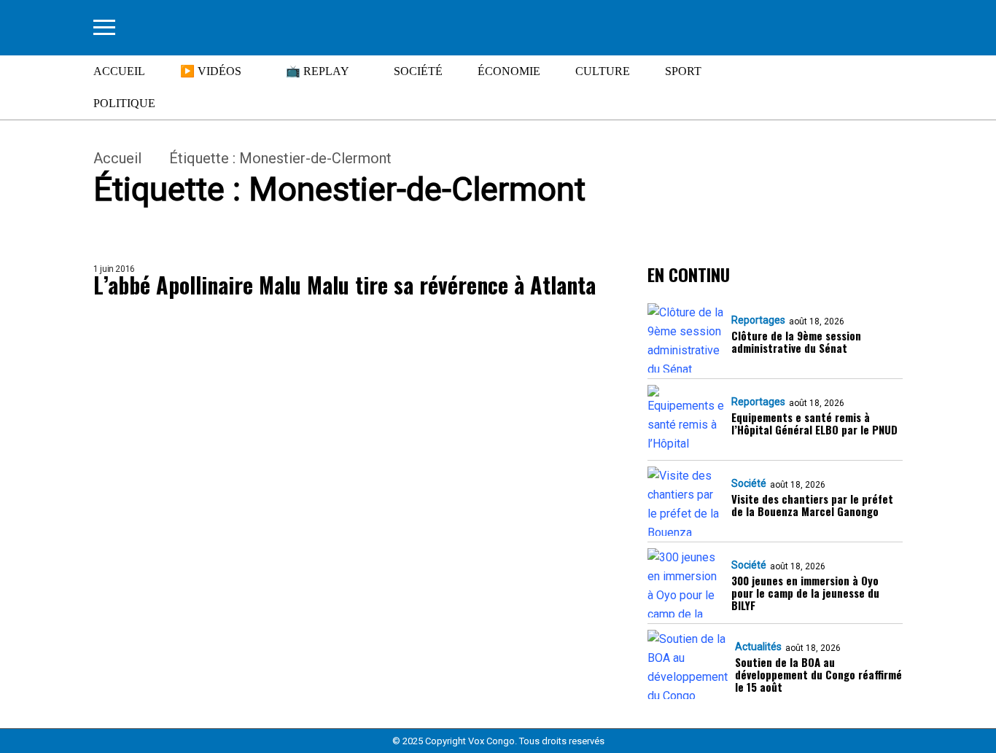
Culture (602, 71)
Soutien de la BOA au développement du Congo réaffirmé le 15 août (818, 675)
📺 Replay (317, 71)
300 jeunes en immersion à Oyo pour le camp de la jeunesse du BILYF (805, 593)
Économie (509, 71)
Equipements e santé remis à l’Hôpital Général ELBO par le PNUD (814, 424)
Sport (683, 71)
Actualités (758, 646)
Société (418, 71)
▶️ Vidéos (210, 71)
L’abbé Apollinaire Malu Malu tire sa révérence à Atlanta (344, 285)
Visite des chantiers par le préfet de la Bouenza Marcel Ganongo (812, 505)
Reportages (758, 320)
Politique (124, 103)
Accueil (119, 71)
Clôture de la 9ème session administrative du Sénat (796, 342)
